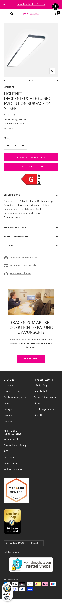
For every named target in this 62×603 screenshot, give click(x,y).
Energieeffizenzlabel (16, 237)
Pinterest (8, 421)
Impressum (9, 457)
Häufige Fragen (41, 385)
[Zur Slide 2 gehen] (32, 80)
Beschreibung (12, 195)
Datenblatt (10, 246)
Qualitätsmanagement (15, 397)
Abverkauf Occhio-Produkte (31, 4)
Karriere (8, 403)
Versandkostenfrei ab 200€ (23, 257)
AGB (6, 451)
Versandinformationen (45, 397)
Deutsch (34, 543)
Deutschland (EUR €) (15, 543)
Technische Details (15, 228)
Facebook (9, 415)
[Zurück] (5, 81)
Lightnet (9, 87)
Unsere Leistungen (13, 391)
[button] (55, 6)
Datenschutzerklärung (15, 445)
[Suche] (11, 13)
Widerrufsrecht (11, 439)
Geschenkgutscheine (44, 409)
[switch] (7, 598)
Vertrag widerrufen (13, 469)
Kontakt (38, 415)
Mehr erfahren (31, 359)
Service (38, 403)
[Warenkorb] (56, 13)
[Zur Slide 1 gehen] (29, 80)
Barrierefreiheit (11, 463)
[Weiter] (56, 81)
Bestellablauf (40, 391)
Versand (22, 119)
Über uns (8, 385)
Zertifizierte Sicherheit (20, 273)
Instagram (9, 409)
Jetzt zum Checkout (31, 167)
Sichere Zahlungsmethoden (23, 265)
